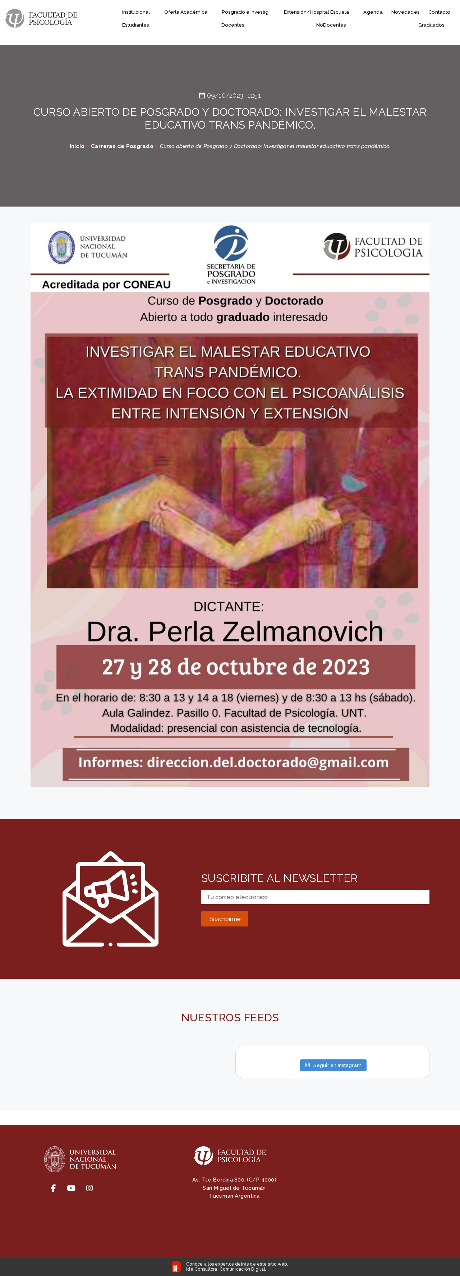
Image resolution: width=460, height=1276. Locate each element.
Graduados (431, 25)
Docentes (232, 25)
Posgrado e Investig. (246, 12)
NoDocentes (331, 25)
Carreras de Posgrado (122, 146)
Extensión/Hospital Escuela (316, 12)
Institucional (136, 12)
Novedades (405, 12)
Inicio (77, 146)
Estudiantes (135, 25)
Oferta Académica (185, 12)
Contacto (439, 12)
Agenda (373, 12)
